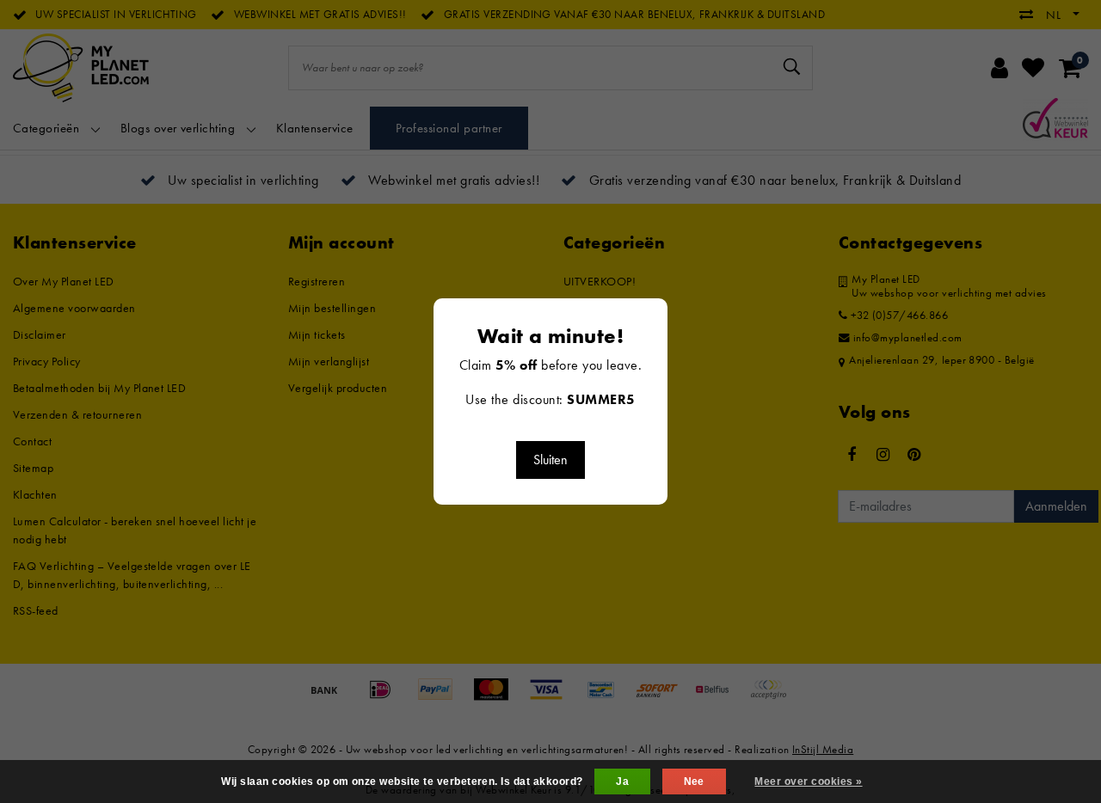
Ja (622, 781)
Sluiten (550, 460)
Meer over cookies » (808, 781)
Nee (694, 781)
